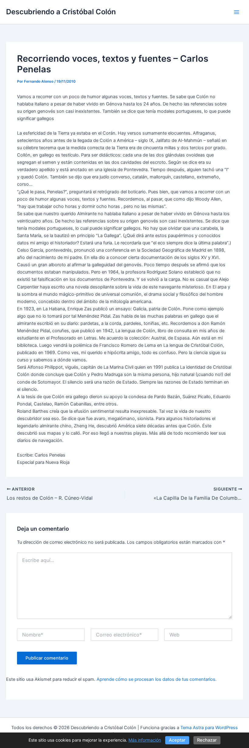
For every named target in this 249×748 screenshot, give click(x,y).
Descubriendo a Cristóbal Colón (61, 11)
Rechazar (207, 740)
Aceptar (177, 740)
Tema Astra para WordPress (209, 727)
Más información (144, 740)
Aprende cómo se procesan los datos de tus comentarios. (157, 679)
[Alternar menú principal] (236, 12)
